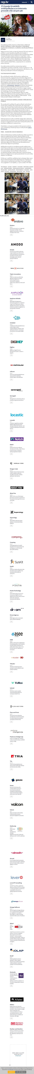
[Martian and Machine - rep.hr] (17, 1025)
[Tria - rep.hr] (17, 758)
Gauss (11, 785)
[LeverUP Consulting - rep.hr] (17, 878)
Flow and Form (14, 712)
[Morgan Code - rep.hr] (17, 464)
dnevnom (17, 85)
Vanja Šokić (26, 169)
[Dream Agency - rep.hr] (17, 610)
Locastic (12, 420)
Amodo (12, 250)
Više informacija (20, 1072)
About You (13, 493)
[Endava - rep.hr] (17, 222)
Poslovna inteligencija (16, 737)
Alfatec (12, 1005)
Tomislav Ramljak (11, 169)
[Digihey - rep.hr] (17, 343)
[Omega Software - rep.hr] (17, 902)
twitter (9, 41)
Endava (12, 225)
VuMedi (12, 688)
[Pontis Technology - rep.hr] (17, 587)
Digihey (12, 347)
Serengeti (13, 396)
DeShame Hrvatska (8, 168)
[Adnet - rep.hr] (19, 929)
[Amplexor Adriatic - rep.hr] (17, 295)
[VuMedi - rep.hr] (17, 684)
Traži (31, 2)
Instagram (14, 166)
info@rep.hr (18, 1055)
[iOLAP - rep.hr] (17, 951)
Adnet (12, 923)
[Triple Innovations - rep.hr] (17, 269)
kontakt (13, 41)
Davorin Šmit (19, 171)
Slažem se (11, 1072)
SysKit (12, 566)
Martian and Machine (16, 1029)
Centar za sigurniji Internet (18, 168)
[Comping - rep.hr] (17, 539)
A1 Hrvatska (20, 166)
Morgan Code (14, 469)
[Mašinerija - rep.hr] (20, 831)
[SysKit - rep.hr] (17, 563)
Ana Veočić (7, 171)
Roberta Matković (19, 169)
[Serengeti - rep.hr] (17, 391)
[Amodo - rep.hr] (17, 246)
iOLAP (11, 956)
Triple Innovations (15, 274)
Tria (11, 761)
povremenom (10, 85)
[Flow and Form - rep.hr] (17, 707)
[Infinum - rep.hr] (17, 365)
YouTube (10, 166)
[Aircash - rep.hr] (17, 854)
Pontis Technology (15, 591)
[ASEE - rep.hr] (17, 636)
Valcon (12, 810)
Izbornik (24, 2)
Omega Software (15, 907)
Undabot (12, 323)
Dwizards (13, 972)
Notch (11, 445)
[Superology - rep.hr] (17, 513)
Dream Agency (14, 615)
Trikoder (12, 664)
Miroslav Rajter (4, 169)
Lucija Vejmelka (28, 168)
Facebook (5, 166)
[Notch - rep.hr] (17, 440)
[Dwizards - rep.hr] (21, 977)
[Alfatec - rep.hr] (17, 1001)
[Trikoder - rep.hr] (17, 658)
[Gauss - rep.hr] (17, 781)
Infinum (12, 371)
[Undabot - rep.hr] (17, 319)
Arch (24, 171)
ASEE (11, 640)
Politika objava (9, 39)
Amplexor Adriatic (15, 298)
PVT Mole (28, 171)
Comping (12, 542)
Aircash (12, 858)
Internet (2, 12)
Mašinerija (13, 826)
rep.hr (5, 2)
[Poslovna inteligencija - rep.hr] (17, 733)
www (7, 41)
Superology (13, 518)
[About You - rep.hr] (17, 489)
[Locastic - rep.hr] (17, 416)
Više (11, 234)
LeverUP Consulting (16, 883)
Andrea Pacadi (13, 171)
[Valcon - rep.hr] (17, 805)
